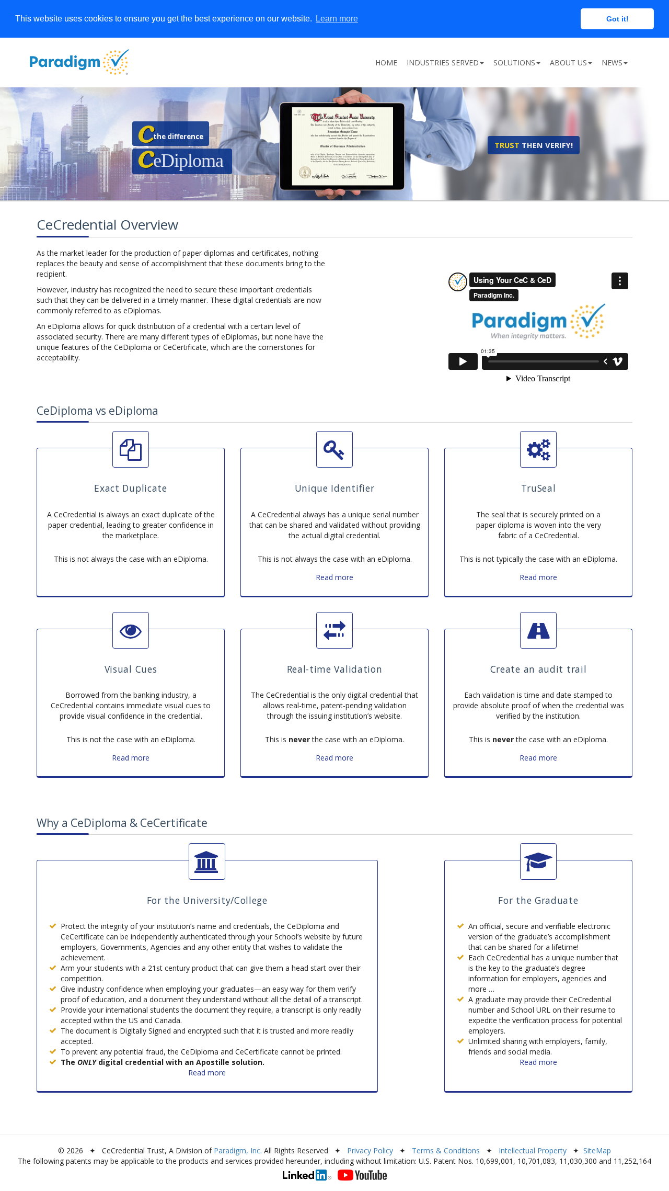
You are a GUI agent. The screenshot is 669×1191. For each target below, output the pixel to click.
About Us (568, 62)
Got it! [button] (617, 19)
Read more (334, 577)
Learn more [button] (337, 18)
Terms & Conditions (446, 1150)
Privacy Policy (370, 1150)
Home (386, 62)
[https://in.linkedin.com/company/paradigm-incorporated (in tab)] (307, 1175)
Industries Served (443, 62)
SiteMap (597, 1150)
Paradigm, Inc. (238, 1150)
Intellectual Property (533, 1150)
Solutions (514, 62)
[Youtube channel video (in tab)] (362, 1175)
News (612, 62)
